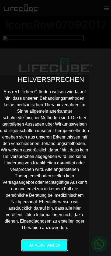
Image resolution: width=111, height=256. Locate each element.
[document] (55, 128)
